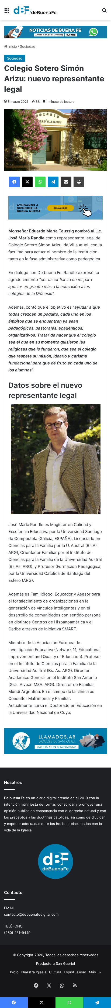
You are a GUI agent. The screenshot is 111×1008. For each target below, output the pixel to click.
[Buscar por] (104, 12)
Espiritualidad (75, 972)
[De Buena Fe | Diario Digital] (35, 10)
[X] (27, 182)
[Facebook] (14, 182)
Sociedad (27, 46)
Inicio (12, 46)
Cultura (55, 972)
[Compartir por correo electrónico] (66, 182)
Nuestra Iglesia (33, 972)
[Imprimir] (79, 182)
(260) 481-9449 (17, 932)
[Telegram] (53, 182)
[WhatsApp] (40, 182)
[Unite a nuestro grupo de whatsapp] (55, 32)
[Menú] (6, 12)
